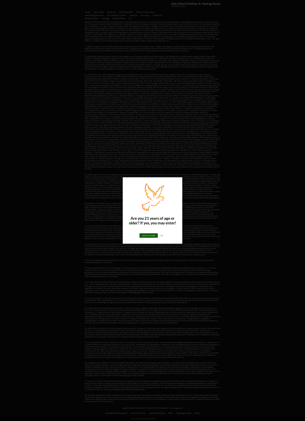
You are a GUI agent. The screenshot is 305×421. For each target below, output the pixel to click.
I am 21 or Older (148, 235)
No (162, 235)
